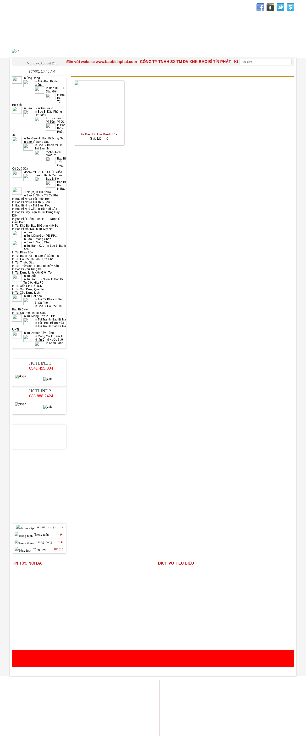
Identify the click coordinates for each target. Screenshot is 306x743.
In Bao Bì (29, 232)
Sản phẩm (226, 684)
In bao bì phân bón (236, 708)
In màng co (261, 696)
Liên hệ (289, 684)
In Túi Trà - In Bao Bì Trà (50, 319)
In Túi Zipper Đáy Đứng (38, 333)
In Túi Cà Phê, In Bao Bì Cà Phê (33, 259)
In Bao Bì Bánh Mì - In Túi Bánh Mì (49, 146)
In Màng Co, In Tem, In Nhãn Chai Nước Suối (49, 338)
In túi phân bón (241, 702)
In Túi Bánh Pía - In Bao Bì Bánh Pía (35, 255)
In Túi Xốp (30, 276)
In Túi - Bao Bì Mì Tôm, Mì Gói (55, 120)
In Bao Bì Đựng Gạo (36, 141)
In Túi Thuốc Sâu (23, 262)
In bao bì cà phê (283, 702)
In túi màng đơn (283, 696)
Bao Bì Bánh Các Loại (49, 175)
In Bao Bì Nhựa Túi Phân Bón (31, 198)
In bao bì (197, 690)
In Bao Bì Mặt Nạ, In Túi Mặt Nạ (32, 229)
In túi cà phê (260, 708)
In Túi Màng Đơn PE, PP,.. (40, 235)
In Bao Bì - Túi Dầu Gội (55, 89)
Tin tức (257, 684)
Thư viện (225, 53)
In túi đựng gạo (201, 696)
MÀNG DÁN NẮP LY (53, 153)
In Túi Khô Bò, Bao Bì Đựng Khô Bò (35, 225)
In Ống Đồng (31, 78)
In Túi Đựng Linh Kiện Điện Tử (32, 272)
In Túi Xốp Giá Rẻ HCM (27, 286)
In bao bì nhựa (284, 690)
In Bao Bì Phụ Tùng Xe (27, 269)
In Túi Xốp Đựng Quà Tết (28, 289)
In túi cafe (244, 690)
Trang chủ (190, 684)
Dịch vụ (242, 684)
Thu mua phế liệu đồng (213, 714)
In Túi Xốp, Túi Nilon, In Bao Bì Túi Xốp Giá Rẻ (43, 281)
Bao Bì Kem (53, 178)
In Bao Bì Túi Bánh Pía (99, 134)
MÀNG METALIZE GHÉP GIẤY (43, 172)
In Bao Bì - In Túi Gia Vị (38, 108)
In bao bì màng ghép (220, 690)
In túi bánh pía (241, 696)
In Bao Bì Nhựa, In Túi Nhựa (44, 190)
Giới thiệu (208, 684)
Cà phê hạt (248, 717)
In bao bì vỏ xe (209, 708)
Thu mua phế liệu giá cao (250, 714)
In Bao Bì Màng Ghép (37, 239)
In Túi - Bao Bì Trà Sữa (49, 323)
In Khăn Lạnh (54, 343)
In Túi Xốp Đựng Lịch (26, 292)
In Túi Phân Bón (22, 252)
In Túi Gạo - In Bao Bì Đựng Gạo (44, 138)
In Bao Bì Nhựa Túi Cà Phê (41, 195)
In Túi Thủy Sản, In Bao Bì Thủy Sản (35, 266)
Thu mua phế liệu (282, 714)
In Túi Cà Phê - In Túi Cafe (29, 312)
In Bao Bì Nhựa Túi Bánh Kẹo (31, 205)
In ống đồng (263, 690)
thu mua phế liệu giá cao (211, 702)
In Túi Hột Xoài (33, 296)
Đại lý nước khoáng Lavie (276, 717)
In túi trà (221, 696)
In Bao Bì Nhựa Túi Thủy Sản (31, 202)
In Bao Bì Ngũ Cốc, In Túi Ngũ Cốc (34, 209)
